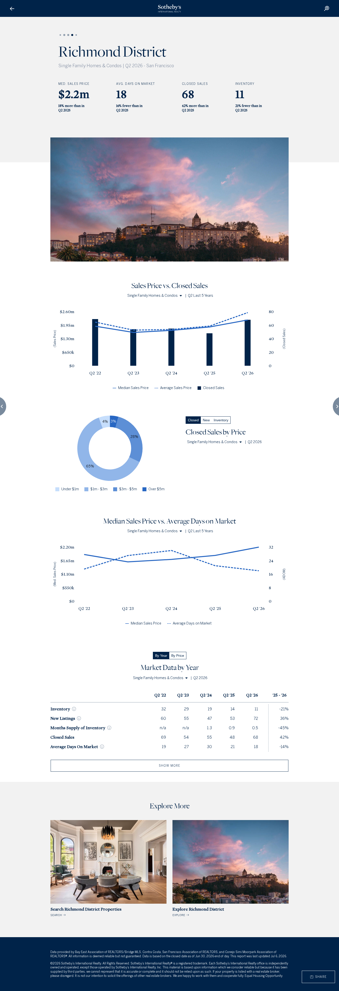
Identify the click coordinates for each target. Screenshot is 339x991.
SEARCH (85, 912)
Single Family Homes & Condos (152, 296)
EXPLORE (198, 912)
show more (169, 765)
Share (320, 977)
